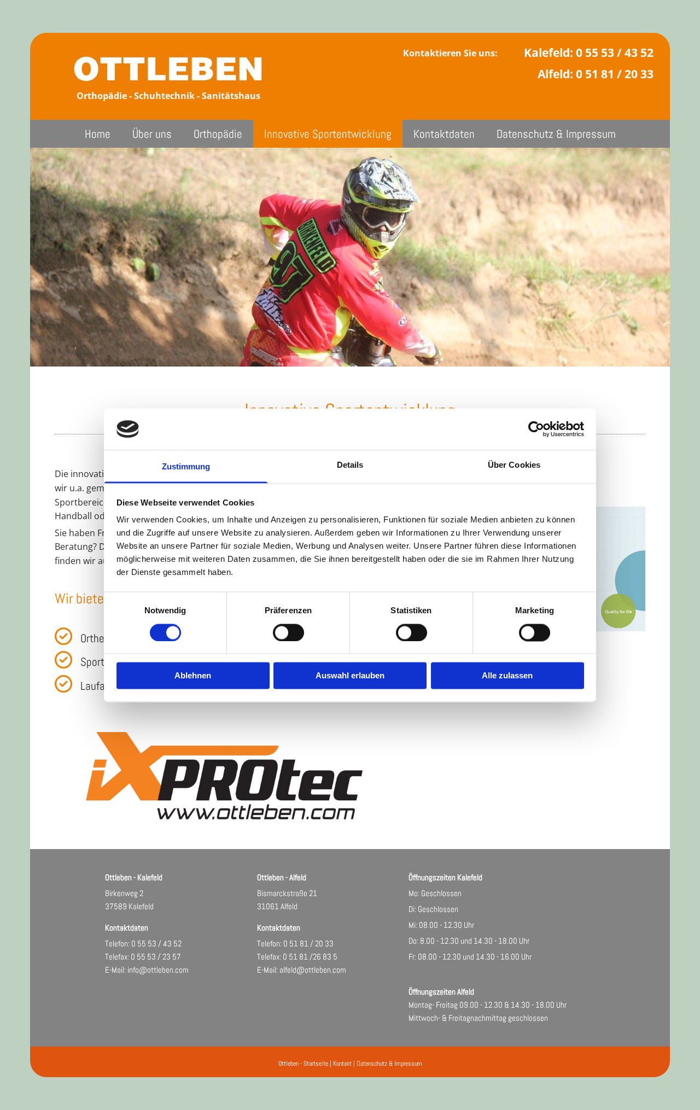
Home (97, 133)
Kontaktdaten (444, 133)
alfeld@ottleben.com (312, 969)
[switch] (288, 632)
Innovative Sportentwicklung (328, 133)
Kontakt (342, 1063)
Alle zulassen (507, 676)
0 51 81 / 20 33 (615, 74)
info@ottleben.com (158, 969)
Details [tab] (350, 465)
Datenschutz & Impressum (556, 133)
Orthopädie (218, 133)
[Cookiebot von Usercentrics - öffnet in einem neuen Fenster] (536, 429)
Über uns (152, 133)
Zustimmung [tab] (186, 467)
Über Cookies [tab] (514, 465)
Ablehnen (192, 676)
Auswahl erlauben (350, 676)
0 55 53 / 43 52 (615, 52)
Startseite (316, 1063)
